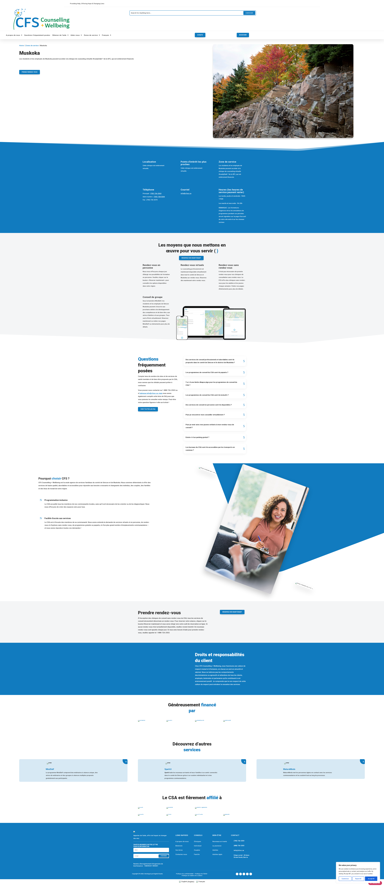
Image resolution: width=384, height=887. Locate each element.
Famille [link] (197, 854)
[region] (358, 872)
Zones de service (91, 35)
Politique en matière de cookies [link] (192, 875)
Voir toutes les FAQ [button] (147, 409)
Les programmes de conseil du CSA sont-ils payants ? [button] (207, 372)
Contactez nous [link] (181, 854)
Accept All (371, 878)
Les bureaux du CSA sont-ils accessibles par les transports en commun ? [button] (210, 448)
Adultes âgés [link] (217, 854)
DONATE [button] (200, 35)
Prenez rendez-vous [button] (29, 72)
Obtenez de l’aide (59, 35)
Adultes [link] (215, 850)
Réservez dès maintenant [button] (191, 258)
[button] (164, 855)
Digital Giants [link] (158, 873)
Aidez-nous (75, 35)
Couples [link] (197, 850)
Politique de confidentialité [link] (185, 873)
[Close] (378, 863)
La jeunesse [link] (216, 846)
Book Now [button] (242, 35)
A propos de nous (13, 35)
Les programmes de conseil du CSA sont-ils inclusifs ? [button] (207, 395)
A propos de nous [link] (182, 841)
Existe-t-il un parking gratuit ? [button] (197, 437)
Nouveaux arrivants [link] (219, 841)
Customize (345, 878)
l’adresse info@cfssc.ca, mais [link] (150, 393)
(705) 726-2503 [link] (155, 193)
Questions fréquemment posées (37, 35)
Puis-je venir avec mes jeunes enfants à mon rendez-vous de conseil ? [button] (210, 426)
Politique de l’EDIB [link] (201, 873)
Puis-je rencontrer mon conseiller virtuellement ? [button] (205, 415)
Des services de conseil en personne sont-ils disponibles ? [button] (209, 405)
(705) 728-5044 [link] (159, 197)
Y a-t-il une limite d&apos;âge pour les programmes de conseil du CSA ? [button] (211, 383)
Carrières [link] (179, 850)
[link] (186, 3)
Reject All (358, 878)
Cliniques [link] (197, 841)
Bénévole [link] (179, 846)
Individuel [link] (198, 846)
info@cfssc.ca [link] (186, 193)
